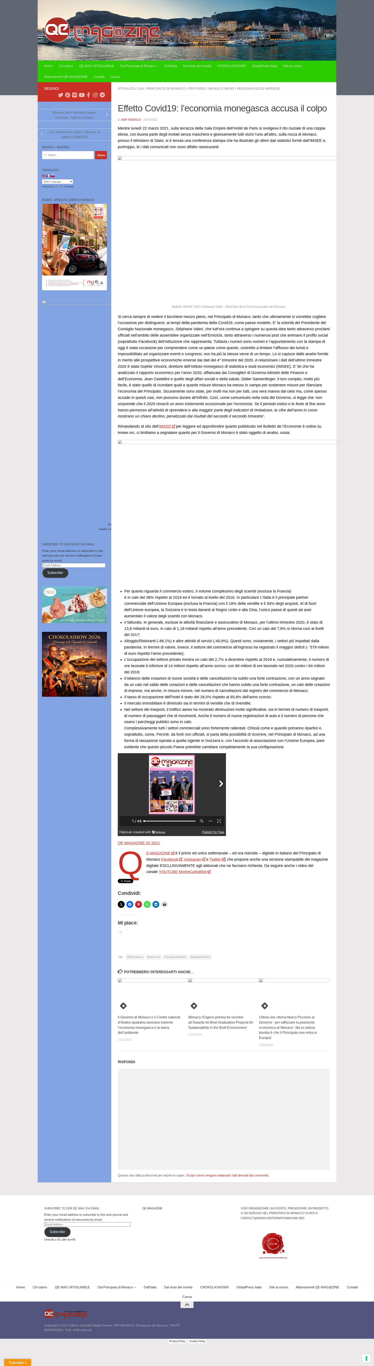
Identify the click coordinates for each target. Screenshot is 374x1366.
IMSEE (165, 426)
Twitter (215, 859)
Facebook (169, 859)
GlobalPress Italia (264, 66)
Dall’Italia (170, 66)
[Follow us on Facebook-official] (88, 95)
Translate (69, 186)
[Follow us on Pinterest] (67, 95)
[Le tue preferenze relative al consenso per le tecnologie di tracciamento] (366, 1358)
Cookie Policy (197, 1341)
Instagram (193, 859)
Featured (197, 88)
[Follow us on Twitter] (60, 95)
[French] (48, 176)
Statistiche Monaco (200, 957)
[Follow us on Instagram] (95, 95)
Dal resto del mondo (197, 66)
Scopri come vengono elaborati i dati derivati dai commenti (227, 1175)
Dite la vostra (292, 66)
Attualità (127, 88)
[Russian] (53, 176)
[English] (44, 176)
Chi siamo (66, 66)
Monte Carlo (153, 957)
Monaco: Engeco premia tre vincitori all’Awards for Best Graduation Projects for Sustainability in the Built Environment (220, 1022)
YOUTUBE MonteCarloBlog (183, 872)
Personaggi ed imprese (258, 88)
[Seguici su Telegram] (102, 95)
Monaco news (221, 88)
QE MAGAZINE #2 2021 (139, 843)
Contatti (99, 77)
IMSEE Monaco (135, 957)
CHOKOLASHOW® (232, 66)
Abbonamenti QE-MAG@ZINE (65, 77)
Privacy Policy (177, 1341)
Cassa (115, 77)
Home (48, 66)
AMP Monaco (131, 119)
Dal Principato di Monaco (137, 66)
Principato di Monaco (175, 957)
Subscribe (55, 573)
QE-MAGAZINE (158, 853)
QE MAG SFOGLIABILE (96, 66)
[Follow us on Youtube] (81, 95)
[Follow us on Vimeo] (74, 95)
